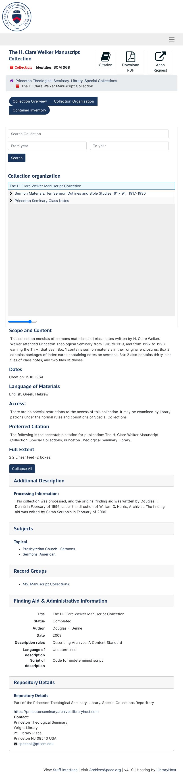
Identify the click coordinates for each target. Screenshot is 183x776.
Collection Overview (30, 101)
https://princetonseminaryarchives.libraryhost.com (56, 711)
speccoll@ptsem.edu (36, 743)
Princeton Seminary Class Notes (42, 200)
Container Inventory (29, 110)
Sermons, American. (39, 554)
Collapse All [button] (22, 468)
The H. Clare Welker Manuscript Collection (45, 186)
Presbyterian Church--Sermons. (49, 549)
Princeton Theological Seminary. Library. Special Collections (66, 80)
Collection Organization (74, 101)
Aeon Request (160, 67)
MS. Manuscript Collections (46, 584)
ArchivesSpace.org (105, 770)
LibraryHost (166, 770)
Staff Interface (65, 770)
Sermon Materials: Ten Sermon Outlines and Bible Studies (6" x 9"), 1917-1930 (80, 193)
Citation (105, 65)
